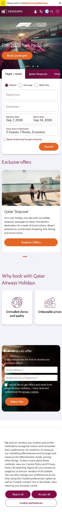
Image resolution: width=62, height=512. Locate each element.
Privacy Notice (40, 293)
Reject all (17, 494)
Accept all (44, 494)
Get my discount (31, 303)
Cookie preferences (31, 502)
